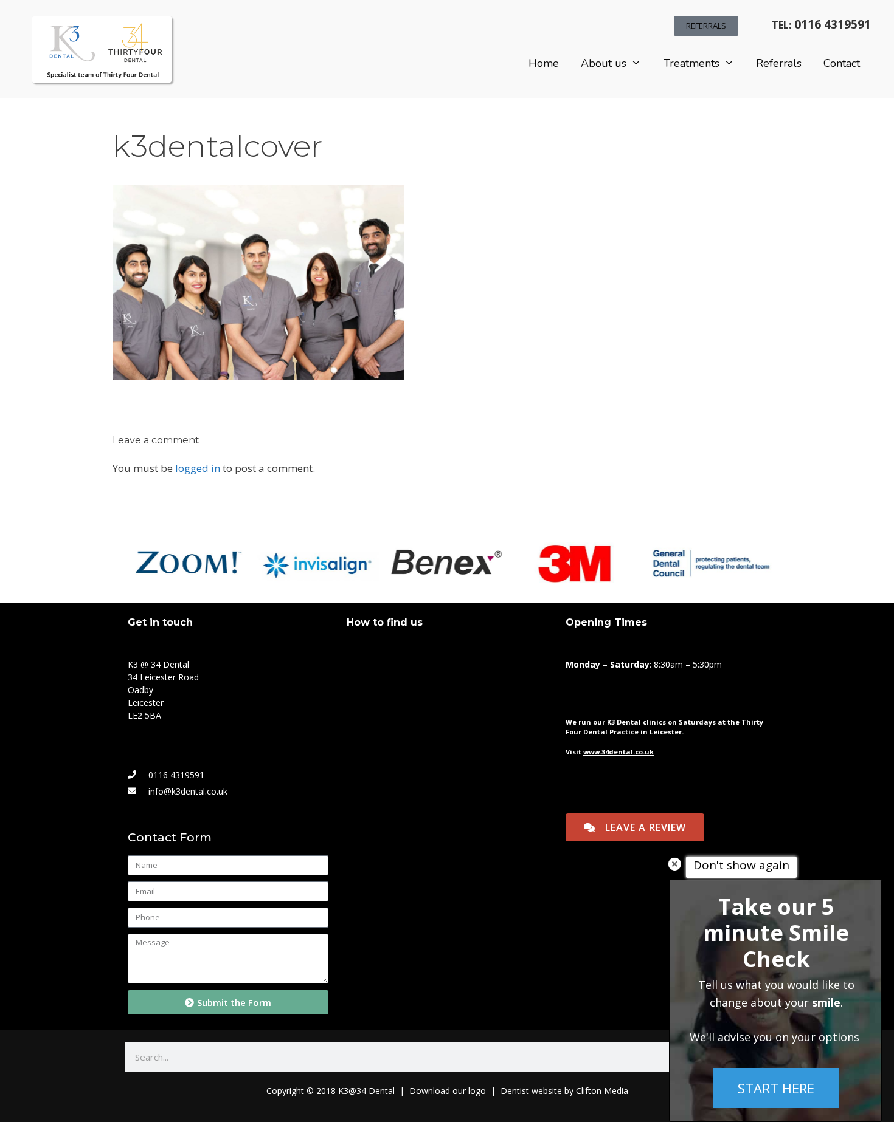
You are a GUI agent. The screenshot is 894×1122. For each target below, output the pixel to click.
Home (543, 63)
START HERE (776, 1088)
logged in (197, 468)
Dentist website (531, 1090)
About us (603, 63)
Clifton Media (602, 1090)
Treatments (691, 63)
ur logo (472, 1090)
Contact (841, 63)
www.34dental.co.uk (618, 751)
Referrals (779, 63)
